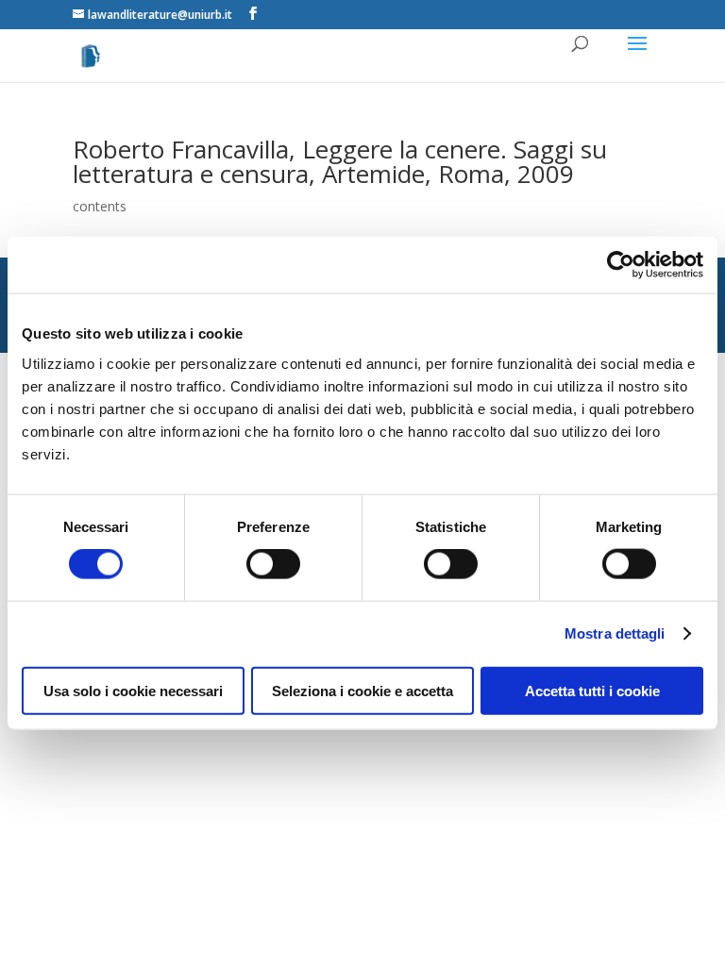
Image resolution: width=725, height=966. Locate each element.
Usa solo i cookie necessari (133, 690)
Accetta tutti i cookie (592, 690)
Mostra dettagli (615, 633)
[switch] (273, 564)
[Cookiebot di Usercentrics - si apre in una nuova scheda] (620, 265)
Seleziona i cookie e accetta (362, 690)
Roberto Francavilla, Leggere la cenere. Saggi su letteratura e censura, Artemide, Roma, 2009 (340, 161)
